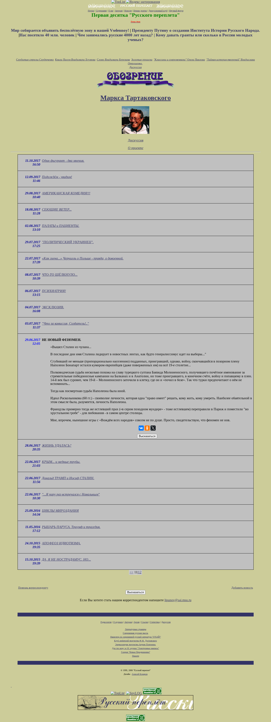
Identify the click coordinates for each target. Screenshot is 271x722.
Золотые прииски (141, 59)
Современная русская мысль (135, 633)
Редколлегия (106, 622)
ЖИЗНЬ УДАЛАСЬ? (56, 445)
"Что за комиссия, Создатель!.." (65, 323)
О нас (110, 11)
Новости (128, 11)
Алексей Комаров (140, 674)
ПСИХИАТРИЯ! (54, 291)
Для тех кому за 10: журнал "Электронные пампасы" (135, 648)
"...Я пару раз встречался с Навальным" (71, 494)
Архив (137, 622)
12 (139, 572)
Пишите (135, 656)
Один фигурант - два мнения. (63, 160)
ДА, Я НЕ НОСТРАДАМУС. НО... (66, 559)
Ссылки (144, 622)
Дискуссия (135, 67)
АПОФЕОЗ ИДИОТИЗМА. (61, 543)
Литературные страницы (135, 629)
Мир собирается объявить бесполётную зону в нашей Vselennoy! (70, 30)
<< (131, 572)
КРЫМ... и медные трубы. (61, 462)
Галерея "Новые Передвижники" (135, 652)
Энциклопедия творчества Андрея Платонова (135, 644)
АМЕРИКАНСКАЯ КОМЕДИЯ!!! (66, 193)
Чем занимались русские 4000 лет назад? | (116, 35)
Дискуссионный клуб (158, 11)
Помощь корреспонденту (33, 587)
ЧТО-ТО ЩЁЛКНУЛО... (59, 274)
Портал (91, 11)
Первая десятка (140, 11)
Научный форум (176, 11)
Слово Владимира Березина (113, 59)
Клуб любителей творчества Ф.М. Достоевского (135, 641)
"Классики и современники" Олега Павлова (179, 59)
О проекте (135, 148)
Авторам (119, 11)
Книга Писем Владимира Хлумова (75, 59)
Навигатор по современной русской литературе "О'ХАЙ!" (135, 637)
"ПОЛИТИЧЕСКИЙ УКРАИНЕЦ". (68, 242)
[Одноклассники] (147, 428)
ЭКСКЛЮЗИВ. (53, 307)
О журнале (118, 622)
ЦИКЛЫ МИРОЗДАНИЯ (60, 510)
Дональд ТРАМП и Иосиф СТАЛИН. (68, 478)
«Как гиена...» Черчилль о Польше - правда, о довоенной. (82, 258)
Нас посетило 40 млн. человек (47, 35)
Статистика (155, 622)
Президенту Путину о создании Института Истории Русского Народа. (196, 30)
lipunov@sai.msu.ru (178, 600)
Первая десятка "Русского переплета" (135, 15)
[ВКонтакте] (141, 428)
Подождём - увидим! (57, 177)
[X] (153, 428)
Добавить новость (242, 587)
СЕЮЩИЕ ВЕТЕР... (57, 209)
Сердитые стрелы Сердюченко (35, 59)
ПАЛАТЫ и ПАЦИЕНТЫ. (60, 226)
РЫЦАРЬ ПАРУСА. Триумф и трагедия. (71, 527)
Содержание (101, 11)
